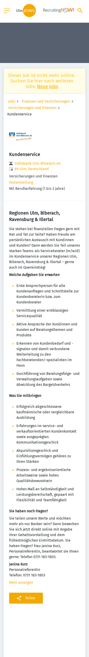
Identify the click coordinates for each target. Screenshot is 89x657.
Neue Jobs (47, 86)
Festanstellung (21, 182)
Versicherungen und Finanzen (32, 108)
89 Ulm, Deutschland (32, 169)
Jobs (11, 101)
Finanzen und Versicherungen (46, 101)
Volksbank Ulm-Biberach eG (38, 163)
